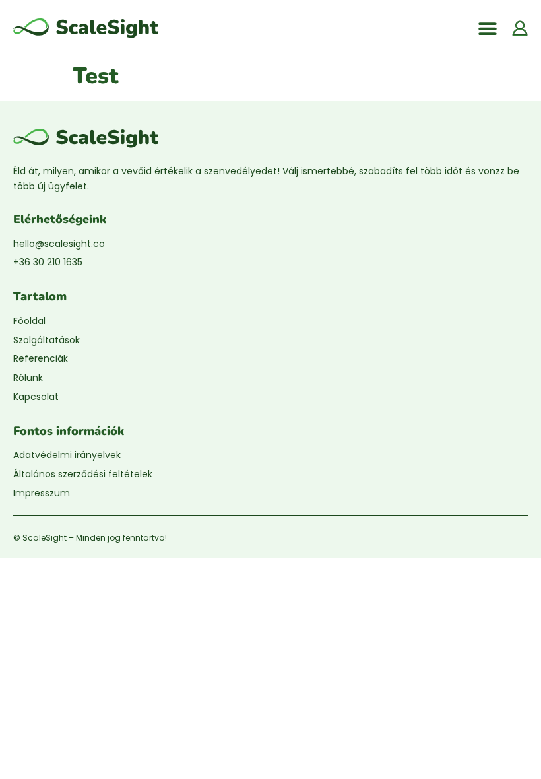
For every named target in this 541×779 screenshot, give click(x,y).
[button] (487, 28)
